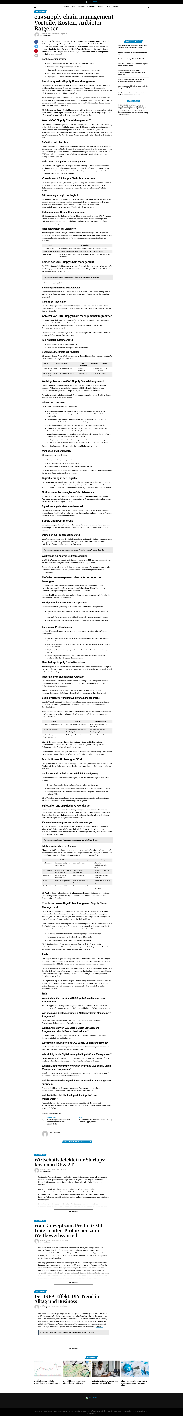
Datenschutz (46, 1411)
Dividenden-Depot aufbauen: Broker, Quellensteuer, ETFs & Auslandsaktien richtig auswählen (131, 72)
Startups (66, 7)
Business (100, 7)
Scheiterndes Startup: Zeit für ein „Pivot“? (131, 59)
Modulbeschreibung (88, 446)
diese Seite (100, 754)
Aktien (73, 7)
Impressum (116, 7)
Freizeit (108, 7)
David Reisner (47, 35)
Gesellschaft (91, 7)
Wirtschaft (81, 7)
